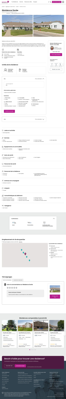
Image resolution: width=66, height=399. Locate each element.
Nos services (4, 373)
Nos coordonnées (5, 379)
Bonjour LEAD (52, 377)
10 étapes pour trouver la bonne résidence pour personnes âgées (57, 388)
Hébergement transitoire (54, 386)
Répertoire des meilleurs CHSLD (55, 383)
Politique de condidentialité (59, 394)
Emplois (3, 384)
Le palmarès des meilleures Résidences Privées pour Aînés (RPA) (25, 381)
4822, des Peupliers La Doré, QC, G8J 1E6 (18, 13)
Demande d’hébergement (23, 373)
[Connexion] (63, 2)
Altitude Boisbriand (37, 373)
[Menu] (5, 2)
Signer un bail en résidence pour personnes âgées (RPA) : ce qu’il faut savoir (25, 379)
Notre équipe (4, 377)
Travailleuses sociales (54, 373)
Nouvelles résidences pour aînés (40, 372)
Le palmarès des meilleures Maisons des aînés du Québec (57, 381)
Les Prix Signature (5, 381)
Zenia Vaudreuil (36, 384)
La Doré (17, 6)
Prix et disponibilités (56, 54)
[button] (26, 257)
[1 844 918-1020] (50, 2)
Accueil (3, 6)
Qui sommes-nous (5, 375)
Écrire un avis (4, 382)
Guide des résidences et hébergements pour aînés (25, 375)
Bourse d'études (5, 388)
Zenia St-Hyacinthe (37, 386)
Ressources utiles (28, 1)
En (48, 1)
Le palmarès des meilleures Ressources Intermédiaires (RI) (57, 385)
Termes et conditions (60, 392)
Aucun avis (8, 13)
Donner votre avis (55, 296)
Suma (35, 375)
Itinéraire (20, 241)
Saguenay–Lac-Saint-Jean (10, 6)
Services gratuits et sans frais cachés (34, 366)
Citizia (35, 377)
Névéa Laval (36, 382)
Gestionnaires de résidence (55, 375)
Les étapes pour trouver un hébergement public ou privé (25, 377)
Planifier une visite (9, 111)
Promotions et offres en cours (23, 382)
